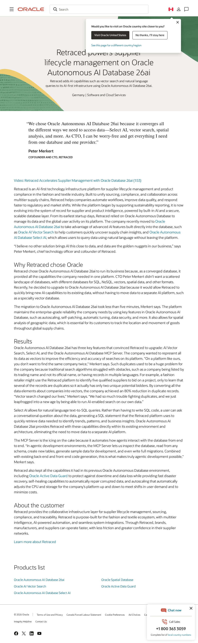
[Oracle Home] (31, 9)
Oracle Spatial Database (117, 580)
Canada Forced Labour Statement (84, 614)
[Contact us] (186, 9)
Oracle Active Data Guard (48, 475)
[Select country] (171, 9)
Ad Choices (134, 614)
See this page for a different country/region (116, 45)
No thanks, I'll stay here (150, 35)
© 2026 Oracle (21, 614)
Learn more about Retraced (35, 541)
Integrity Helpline (23, 621)
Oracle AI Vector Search (36, 232)
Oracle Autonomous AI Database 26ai (39, 580)
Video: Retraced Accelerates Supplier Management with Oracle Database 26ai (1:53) (77, 180)
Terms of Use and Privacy (50, 614)
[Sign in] (178, 9)
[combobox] (99, 9)
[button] (11, 9)
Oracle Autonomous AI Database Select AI (42, 593)
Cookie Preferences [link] (115, 614)
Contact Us (41, 621)
